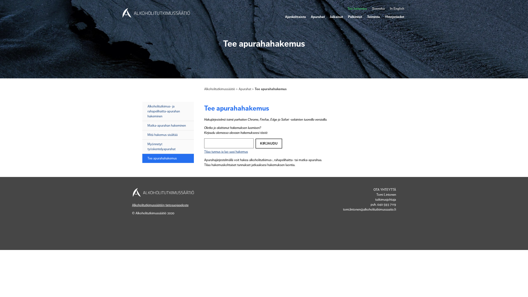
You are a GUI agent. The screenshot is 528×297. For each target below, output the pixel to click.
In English (397, 9)
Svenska (378, 9)
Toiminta (373, 17)
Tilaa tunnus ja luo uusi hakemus (226, 152)
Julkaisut (336, 17)
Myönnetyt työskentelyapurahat (161, 146)
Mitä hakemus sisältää (162, 135)
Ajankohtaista (295, 17)
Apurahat (318, 17)
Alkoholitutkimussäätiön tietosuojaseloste (160, 205)
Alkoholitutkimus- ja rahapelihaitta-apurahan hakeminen (163, 111)
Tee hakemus (357, 9)
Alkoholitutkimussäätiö (219, 89)
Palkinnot (355, 17)
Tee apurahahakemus (162, 158)
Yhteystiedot (394, 17)
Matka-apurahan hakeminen (166, 126)
